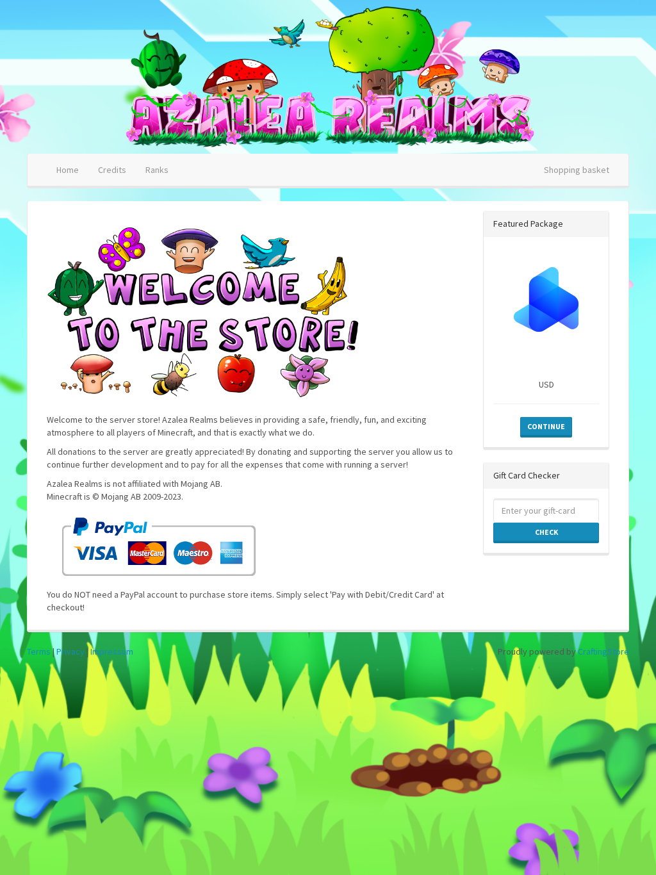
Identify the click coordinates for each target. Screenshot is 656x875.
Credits (112, 170)
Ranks (156, 170)
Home (67, 170)
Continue (546, 426)
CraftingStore (603, 651)
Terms (39, 651)
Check (546, 532)
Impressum (111, 651)
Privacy (70, 651)
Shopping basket (576, 170)
